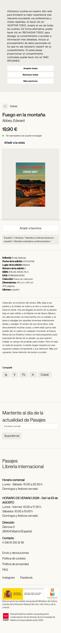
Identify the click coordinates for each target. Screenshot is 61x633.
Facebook (26, 577)
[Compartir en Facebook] (24, 374)
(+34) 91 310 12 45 (13, 542)
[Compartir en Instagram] (6, 374)
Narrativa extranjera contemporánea (31, 241)
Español (8, 237)
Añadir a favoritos (30, 228)
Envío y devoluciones (15, 553)
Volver (13, 106)
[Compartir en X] (15, 374)
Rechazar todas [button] (30, 74)
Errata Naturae (19, 257)
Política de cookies (13, 558)
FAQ (5, 569)
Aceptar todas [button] (30, 68)
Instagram (8, 577)
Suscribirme (11, 436)
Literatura (18, 237)
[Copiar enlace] (45, 374)
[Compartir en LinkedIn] (33, 374)
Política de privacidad (15, 564)
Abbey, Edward (13, 120)
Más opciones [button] (30, 81)
